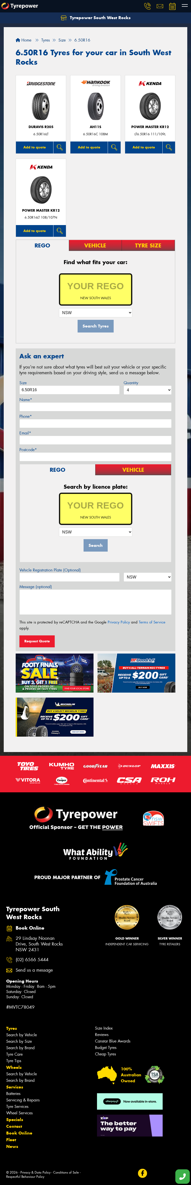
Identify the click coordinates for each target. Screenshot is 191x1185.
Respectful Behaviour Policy (25, 1177)
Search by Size (19, 1041)
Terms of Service (152, 622)
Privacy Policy (119, 622)
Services (14, 1087)
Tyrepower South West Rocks (100, 17)
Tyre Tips (13, 1060)
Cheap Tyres (105, 1054)
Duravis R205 (41, 127)
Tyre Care (14, 1054)
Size (23, 382)
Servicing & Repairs (23, 1100)
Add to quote (34, 147)
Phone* (25, 416)
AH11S (95, 127)
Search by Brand (20, 1047)
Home (25, 40)
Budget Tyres (105, 1047)
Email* (25, 433)
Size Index (104, 1028)
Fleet (11, 1139)
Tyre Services (17, 1106)
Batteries (13, 1093)
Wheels (14, 1067)
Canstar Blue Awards (112, 1041)
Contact (14, 1126)
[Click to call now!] (147, 6)
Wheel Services (19, 1113)
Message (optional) (35, 586)
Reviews (101, 1034)
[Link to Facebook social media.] (142, 1173)
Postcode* (28, 449)
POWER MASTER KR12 (150, 127)
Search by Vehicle (21, 1035)
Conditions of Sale (66, 1172)
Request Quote (37, 641)
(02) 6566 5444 (32, 960)
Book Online (19, 1133)
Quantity (131, 382)
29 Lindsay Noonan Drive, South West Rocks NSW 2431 (39, 944)
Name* (25, 399)
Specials (14, 1119)
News (12, 1146)
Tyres (11, 1028)
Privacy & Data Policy (35, 1172)
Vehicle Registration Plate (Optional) (50, 570)
